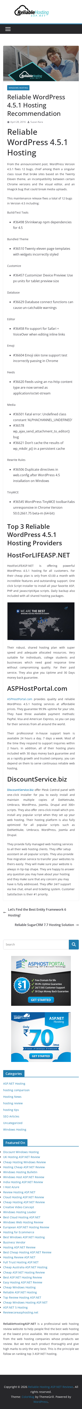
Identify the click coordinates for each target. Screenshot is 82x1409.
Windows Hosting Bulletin (20, 1172)
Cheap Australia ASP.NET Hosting (25, 1267)
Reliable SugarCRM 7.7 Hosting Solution (44, 925)
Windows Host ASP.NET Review (23, 1177)
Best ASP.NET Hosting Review (22, 1277)
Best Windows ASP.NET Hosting (24, 1237)
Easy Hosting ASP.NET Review (22, 1282)
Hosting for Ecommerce (18, 1232)
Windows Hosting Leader (19, 1212)
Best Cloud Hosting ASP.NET (21, 1217)
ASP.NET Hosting (14, 1083)
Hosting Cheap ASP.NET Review (24, 1167)
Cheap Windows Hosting (19, 1287)
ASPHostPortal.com (19, 699)
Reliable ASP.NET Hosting (20, 1292)
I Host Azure (11, 1187)
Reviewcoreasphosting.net (20, 1312)
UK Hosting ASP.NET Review (21, 1157)
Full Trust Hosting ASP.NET (21, 1262)
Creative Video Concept (18, 1207)
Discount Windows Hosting (21, 1152)
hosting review (13, 1103)
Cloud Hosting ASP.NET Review (23, 1197)
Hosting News (12, 1097)
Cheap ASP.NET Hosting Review (24, 1272)
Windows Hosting (18, 87)
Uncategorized (12, 1123)
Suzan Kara (36, 122)
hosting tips (11, 1110)
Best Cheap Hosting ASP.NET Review (27, 1252)
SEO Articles (11, 1116)
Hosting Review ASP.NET (19, 1257)
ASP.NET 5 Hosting (15, 1307)
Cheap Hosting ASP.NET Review (24, 1202)
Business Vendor (14, 1242)
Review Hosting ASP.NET (19, 1192)
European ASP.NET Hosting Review (26, 1227)
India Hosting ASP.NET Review (23, 1182)
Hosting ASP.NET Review (19, 1247)
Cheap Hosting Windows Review (24, 1162)
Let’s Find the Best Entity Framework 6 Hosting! (37, 912)
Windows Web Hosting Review (23, 1222)
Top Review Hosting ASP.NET (22, 1297)
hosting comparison (16, 1090)
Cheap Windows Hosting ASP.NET (25, 1302)
